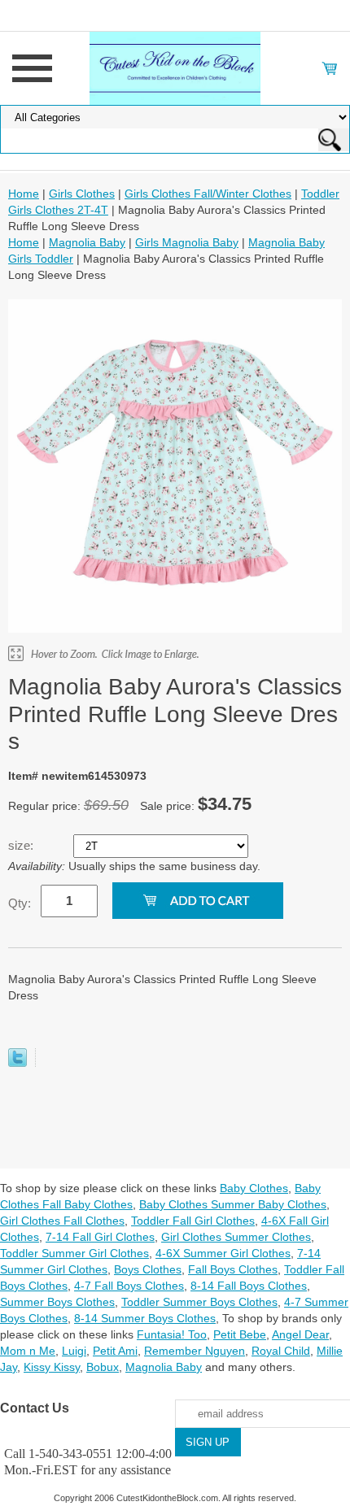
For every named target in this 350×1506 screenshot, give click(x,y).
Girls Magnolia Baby (186, 242)
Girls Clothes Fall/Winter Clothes (208, 193)
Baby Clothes (254, 1188)
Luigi (74, 1350)
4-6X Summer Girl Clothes (223, 1253)
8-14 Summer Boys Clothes (145, 1318)
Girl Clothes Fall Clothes (62, 1220)
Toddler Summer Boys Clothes (199, 1301)
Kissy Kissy (52, 1366)
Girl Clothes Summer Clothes (236, 1236)
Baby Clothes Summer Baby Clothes (232, 1204)
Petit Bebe (239, 1334)
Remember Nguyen (194, 1350)
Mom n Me (27, 1350)
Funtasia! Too (172, 1334)
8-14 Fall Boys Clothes (248, 1285)
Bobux (102, 1366)
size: (22, 845)
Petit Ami (115, 1350)
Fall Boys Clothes (233, 1269)
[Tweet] (17, 1062)
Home (23, 193)
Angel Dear (300, 1334)
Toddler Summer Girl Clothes (74, 1253)
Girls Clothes (82, 193)
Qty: (19, 903)
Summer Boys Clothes (57, 1301)
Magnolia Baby (87, 242)
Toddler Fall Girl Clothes (193, 1220)
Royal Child (281, 1350)
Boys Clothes (148, 1269)
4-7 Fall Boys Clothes (129, 1285)
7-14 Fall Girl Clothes (100, 1236)
